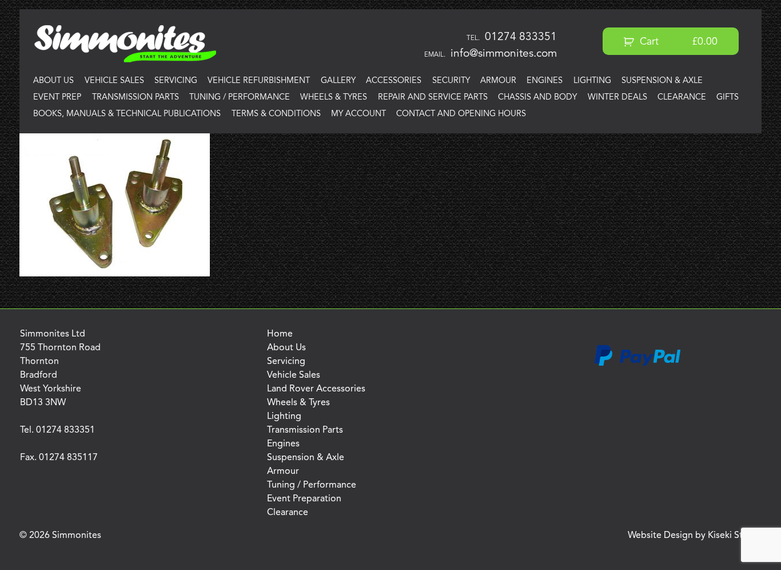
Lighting (592, 81)
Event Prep (57, 97)
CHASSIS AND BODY (537, 97)
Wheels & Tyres (333, 97)
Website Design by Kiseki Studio (695, 535)
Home (280, 334)
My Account (358, 114)
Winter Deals (617, 97)
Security (451, 81)
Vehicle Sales (114, 81)
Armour (498, 81)
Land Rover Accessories (316, 389)
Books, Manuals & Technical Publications (127, 114)
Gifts (727, 97)
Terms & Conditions (276, 114)
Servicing (175, 81)
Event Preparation (304, 499)
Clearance (682, 97)
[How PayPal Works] (637, 364)
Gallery (338, 81)
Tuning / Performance (239, 97)
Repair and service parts (433, 97)
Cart (677, 42)
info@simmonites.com (504, 54)
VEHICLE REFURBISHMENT (259, 81)
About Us (53, 81)
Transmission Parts (135, 97)
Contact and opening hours (461, 114)
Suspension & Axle (662, 81)
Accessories (393, 81)
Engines (545, 81)
